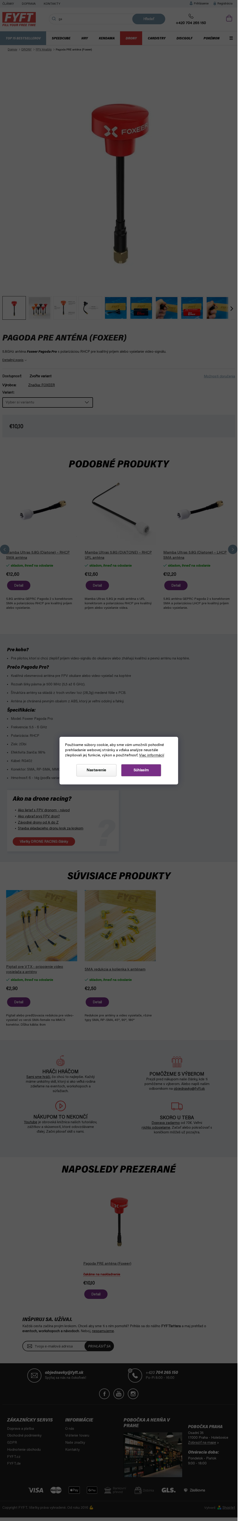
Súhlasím (141, 770)
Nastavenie (96, 770)
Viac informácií (151, 755)
